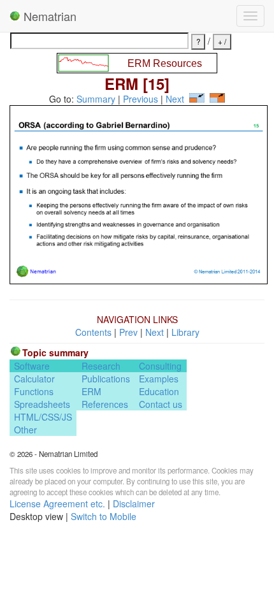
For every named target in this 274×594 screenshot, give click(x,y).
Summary (95, 98)
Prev (128, 332)
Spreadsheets (42, 404)
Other (25, 429)
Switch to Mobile (103, 516)
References (105, 404)
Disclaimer (134, 503)
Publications (106, 378)
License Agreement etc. (57, 503)
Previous (140, 98)
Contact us (160, 404)
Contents (93, 332)
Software (32, 365)
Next (175, 98)
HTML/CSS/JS (43, 416)
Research (101, 365)
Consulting (160, 365)
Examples (158, 378)
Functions (34, 391)
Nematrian (48, 16)
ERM (91, 391)
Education (159, 391)
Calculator (34, 378)
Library (185, 332)
